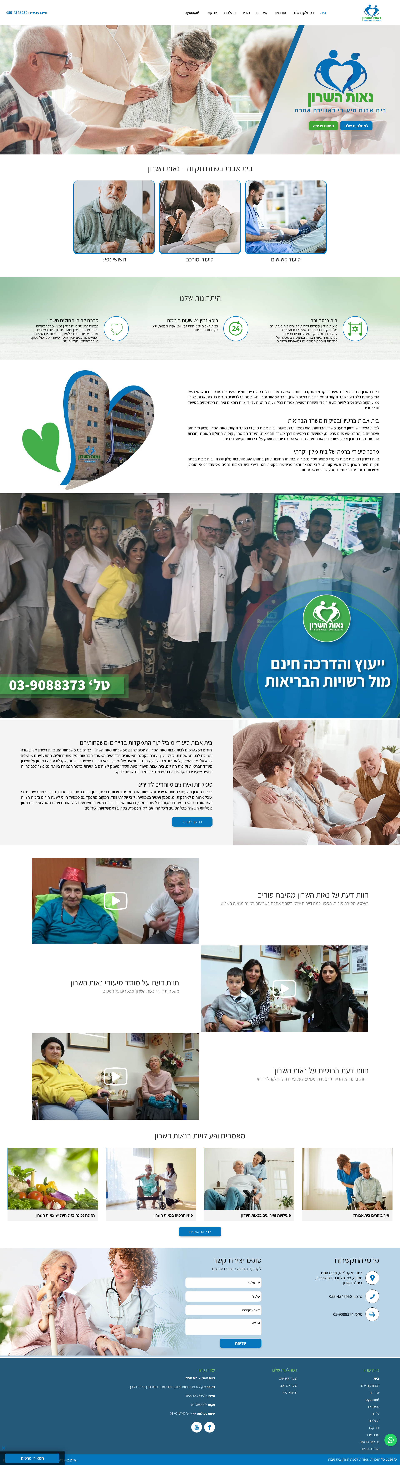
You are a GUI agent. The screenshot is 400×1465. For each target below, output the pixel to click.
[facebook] (209, 1427)
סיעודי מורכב (288, 1385)
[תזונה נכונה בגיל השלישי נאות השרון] (53, 1179)
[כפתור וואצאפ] (390, 1440)
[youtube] (196, 1427)
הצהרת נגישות (370, 1448)
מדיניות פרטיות (369, 1441)
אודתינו (374, 1392)
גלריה (246, 13)
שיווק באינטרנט (66, 1460)
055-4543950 (17, 12)
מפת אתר (372, 1434)
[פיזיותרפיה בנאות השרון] (151, 1179)
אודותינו (280, 13)
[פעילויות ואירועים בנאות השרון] (249, 1179)
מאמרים (262, 13)
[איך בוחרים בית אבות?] (347, 1179)
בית (323, 13)
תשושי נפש (290, 1392)
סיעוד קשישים (288, 1378)
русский (192, 13)
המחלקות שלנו (303, 13)
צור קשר (212, 13)
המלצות (230, 13)
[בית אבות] (372, 12)
